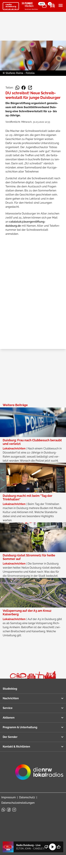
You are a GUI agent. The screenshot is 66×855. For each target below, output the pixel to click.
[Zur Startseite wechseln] (11, 6)
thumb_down (46, 847)
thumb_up (59, 847)
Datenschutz (27, 797)
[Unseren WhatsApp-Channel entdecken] (3, 810)
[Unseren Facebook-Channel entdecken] (9, 810)
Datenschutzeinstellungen (18, 802)
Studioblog (10, 688)
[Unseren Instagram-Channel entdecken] (14, 810)
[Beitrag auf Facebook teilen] (23, 88)
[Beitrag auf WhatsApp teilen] (17, 88)
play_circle (52, 847)
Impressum (8, 797)
